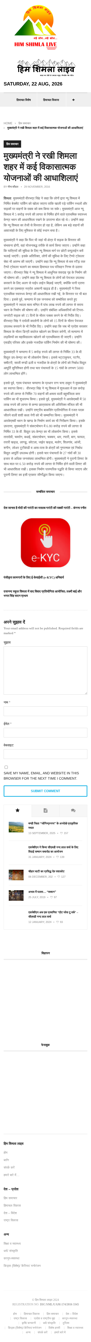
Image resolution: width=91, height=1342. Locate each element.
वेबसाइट (9, 745)
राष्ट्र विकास (11, 1220)
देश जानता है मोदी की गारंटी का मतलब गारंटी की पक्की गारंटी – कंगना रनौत (45, 508)
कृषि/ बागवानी (29, 1323)
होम (6, 1152)
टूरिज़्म (66, 1323)
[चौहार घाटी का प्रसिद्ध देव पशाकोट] (16, 879)
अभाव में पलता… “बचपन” (42, 892)
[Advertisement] (44, 998)
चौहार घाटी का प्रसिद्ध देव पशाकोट (46, 871)
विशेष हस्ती (54, 1327)
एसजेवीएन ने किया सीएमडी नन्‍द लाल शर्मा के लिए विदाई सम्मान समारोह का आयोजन (53, 849)
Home (8, 123)
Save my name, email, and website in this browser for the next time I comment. (41, 775)
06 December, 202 (40, 876)
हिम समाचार (24, 123)
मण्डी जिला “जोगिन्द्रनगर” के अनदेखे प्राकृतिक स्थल (53, 825)
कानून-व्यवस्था (11, 1258)
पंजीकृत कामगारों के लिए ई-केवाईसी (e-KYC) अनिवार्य (34, 577)
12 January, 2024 (39, 922)
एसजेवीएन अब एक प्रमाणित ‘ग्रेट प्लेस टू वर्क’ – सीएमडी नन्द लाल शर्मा (53, 914)
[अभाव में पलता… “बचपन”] (16, 899)
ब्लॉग (6, 1160)
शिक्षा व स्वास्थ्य (12, 1243)
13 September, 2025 (41, 833)
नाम (7, 702)
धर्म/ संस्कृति (11, 1251)
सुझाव (7, 642)
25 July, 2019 (36, 897)
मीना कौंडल (13, 186)
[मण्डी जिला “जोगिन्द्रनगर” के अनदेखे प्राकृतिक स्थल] (16, 831)
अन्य (28, 1332)
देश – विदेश (10, 1213)
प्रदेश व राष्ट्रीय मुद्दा (44, 1318)
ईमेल (7, 723)
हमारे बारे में (60, 1332)
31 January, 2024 (39, 856)
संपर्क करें (9, 1167)
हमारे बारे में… (11, 1175)
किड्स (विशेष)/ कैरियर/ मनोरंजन (22, 1266)
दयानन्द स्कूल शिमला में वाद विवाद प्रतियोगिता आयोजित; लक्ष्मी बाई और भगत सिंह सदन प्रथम (43, 594)
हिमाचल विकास (51, 100)
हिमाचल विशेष (24, 100)
